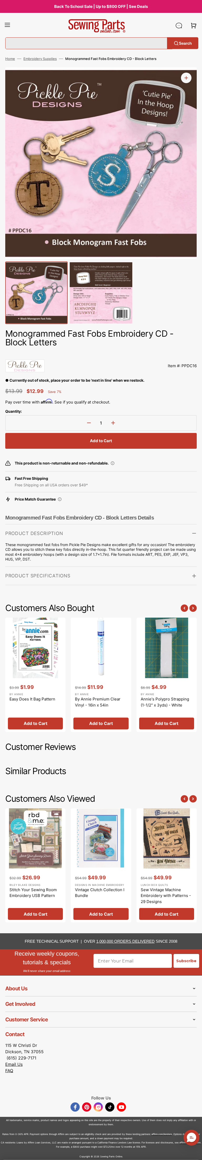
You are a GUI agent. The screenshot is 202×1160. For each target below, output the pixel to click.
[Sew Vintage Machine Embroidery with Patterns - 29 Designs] (167, 865)
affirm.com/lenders (162, 1134)
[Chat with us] (179, 25)
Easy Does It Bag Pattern (32, 699)
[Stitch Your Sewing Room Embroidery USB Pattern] (35, 865)
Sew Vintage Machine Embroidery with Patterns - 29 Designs (166, 895)
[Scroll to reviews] (101, 354)
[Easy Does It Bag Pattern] (35, 675)
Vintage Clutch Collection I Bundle (99, 892)
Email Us (14, 1064)
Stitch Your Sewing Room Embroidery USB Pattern (33, 892)
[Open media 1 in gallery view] (186, 78)
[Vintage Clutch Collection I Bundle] (101, 865)
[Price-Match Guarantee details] (59, 499)
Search (185, 43)
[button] (7, 25)
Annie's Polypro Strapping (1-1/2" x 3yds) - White (165, 702)
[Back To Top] (194, 1152)
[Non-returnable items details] (112, 463)
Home (10, 59)
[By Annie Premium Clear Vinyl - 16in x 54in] (101, 675)
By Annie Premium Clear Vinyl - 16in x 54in (97, 702)
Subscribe (186, 961)
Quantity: (13, 411)
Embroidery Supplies (40, 59)
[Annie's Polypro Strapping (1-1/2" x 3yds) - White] (167, 675)
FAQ (9, 1070)
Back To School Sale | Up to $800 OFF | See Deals (101, 6)
